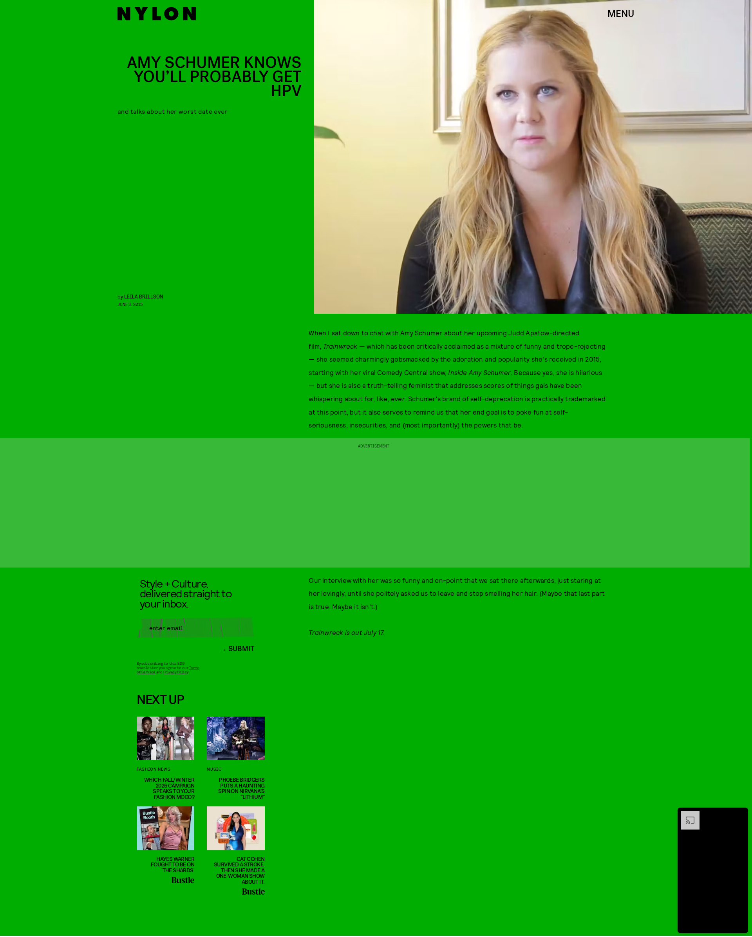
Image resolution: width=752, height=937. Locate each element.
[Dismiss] (739, 814)
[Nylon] (157, 13)
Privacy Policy (175, 672)
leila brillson (143, 296)
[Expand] (686, 814)
